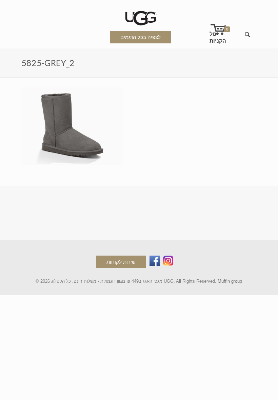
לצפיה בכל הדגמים (140, 37)
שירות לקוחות (121, 262)
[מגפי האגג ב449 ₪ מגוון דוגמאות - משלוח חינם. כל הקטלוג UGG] (139, 17)
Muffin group (230, 281)
